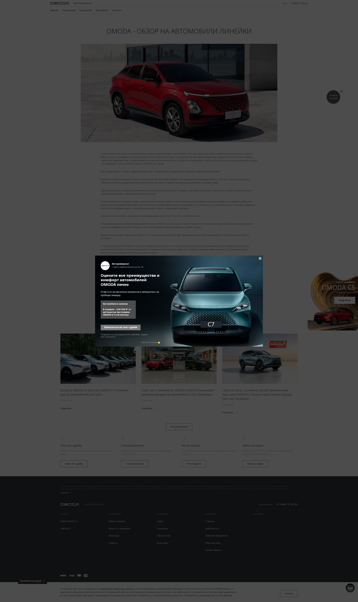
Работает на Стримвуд (149, 342)
